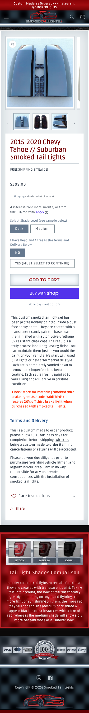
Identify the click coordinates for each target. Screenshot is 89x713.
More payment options (44, 304)
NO (17, 253)
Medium (42, 229)
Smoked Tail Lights (59, 687)
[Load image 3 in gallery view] (60, 121)
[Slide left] (7, 123)
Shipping (19, 196)
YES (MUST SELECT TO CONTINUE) (42, 263)
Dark (19, 229)
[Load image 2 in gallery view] (41, 121)
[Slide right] (75, 123)
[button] (6, 17)
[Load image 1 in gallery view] (22, 121)
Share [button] (20, 509)
